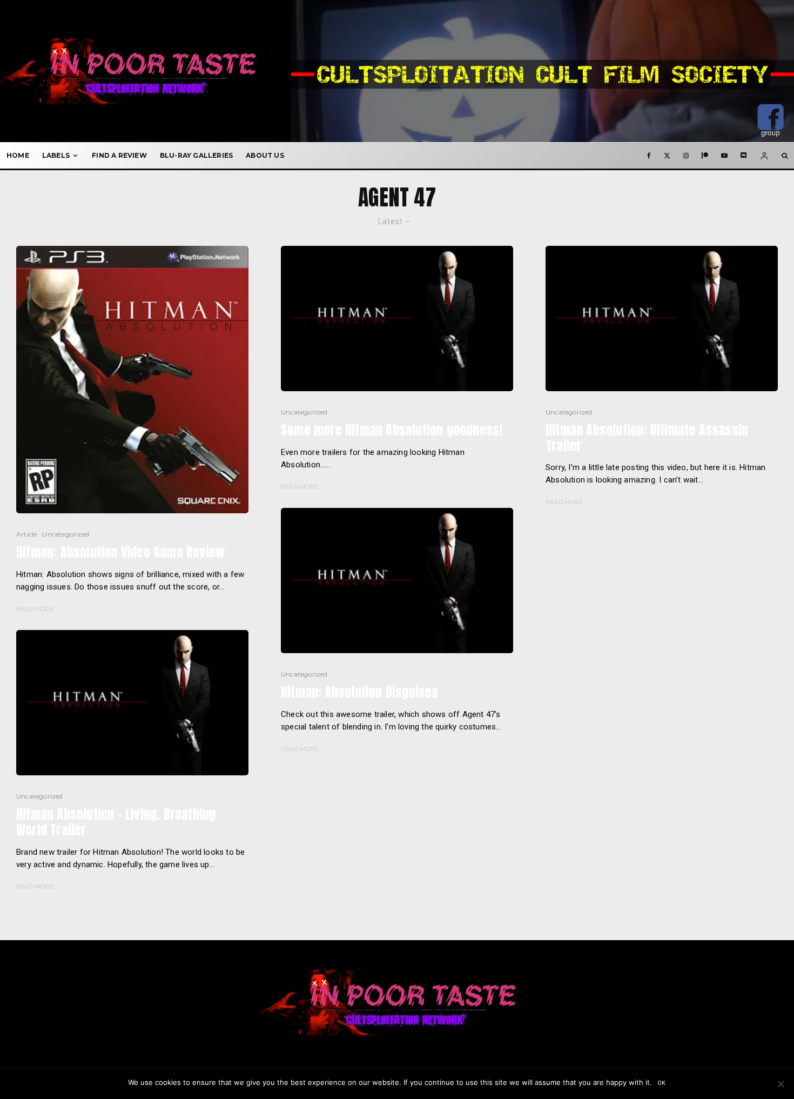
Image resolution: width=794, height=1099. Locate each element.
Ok (662, 1083)
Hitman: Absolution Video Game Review (120, 552)
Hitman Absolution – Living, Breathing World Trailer (116, 822)
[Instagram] (686, 156)
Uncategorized (65, 534)
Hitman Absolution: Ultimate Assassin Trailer (647, 438)
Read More (34, 609)
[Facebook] (649, 156)
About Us (265, 155)
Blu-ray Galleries (196, 155)
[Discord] (743, 156)
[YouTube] (724, 156)
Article (26, 534)
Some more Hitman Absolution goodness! (391, 430)
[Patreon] (705, 156)
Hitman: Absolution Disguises (360, 692)
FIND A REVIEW (119, 155)
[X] (667, 156)
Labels (56, 155)
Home (17, 155)
